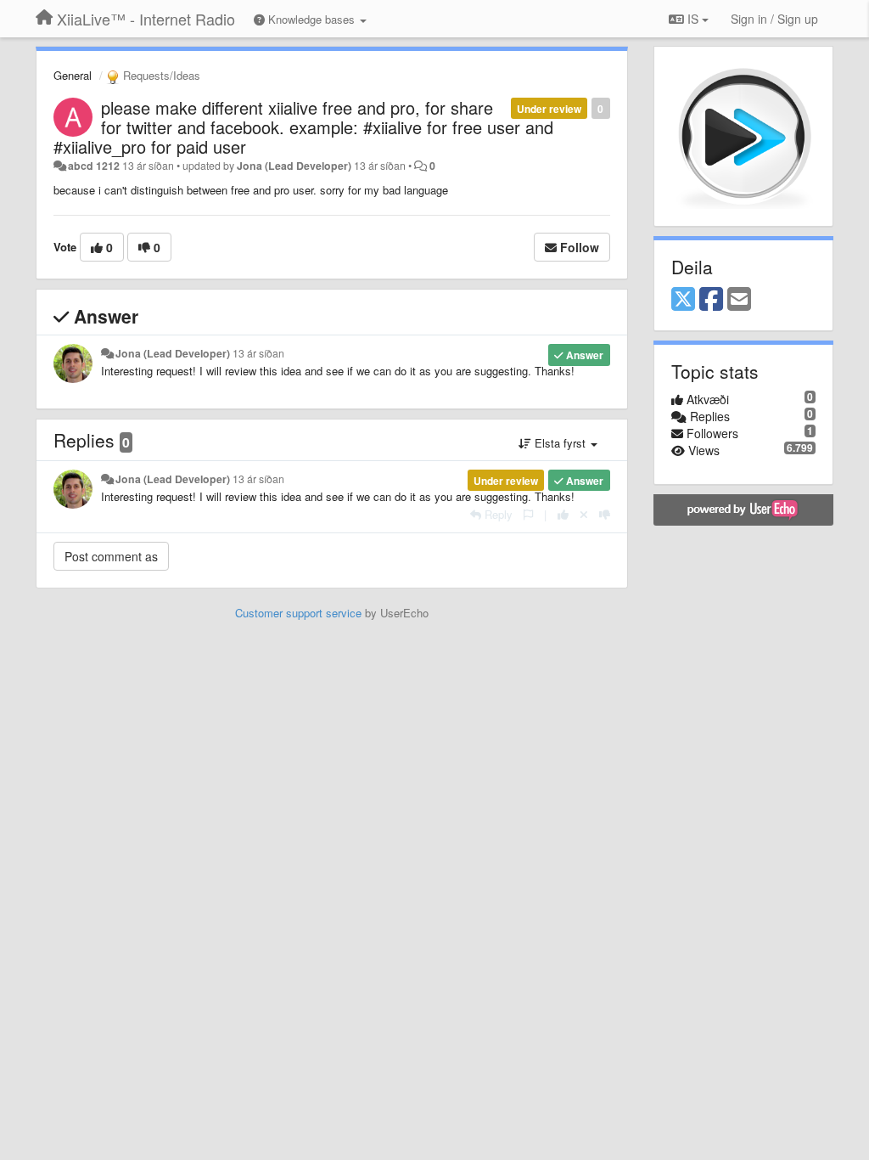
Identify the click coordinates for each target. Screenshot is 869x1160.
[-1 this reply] (604, 514)
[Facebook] (711, 299)
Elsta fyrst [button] (560, 443)
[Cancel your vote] (584, 514)
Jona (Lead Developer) (294, 165)
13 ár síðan (258, 353)
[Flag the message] (528, 514)
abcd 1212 (94, 165)
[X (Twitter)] (683, 299)
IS (693, 18)
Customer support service (298, 613)
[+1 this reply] (563, 514)
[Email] (739, 299)
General (72, 75)
